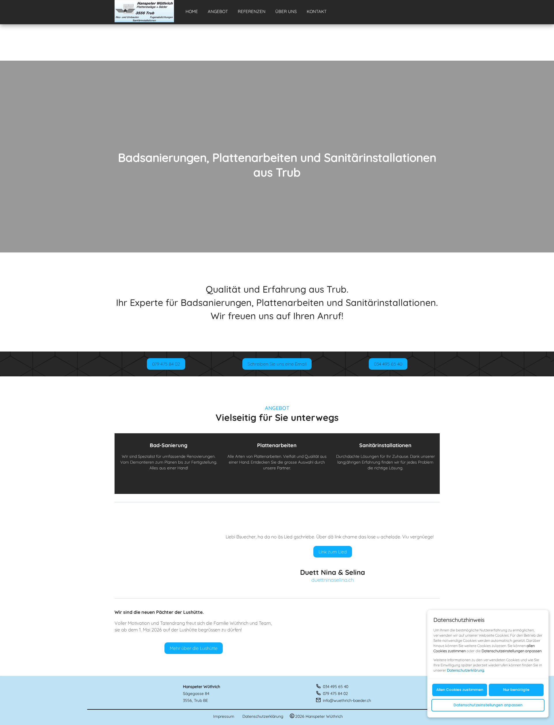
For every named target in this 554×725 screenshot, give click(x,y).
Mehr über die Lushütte (194, 648)
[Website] (144, 11)
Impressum (223, 716)
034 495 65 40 (388, 364)
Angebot (218, 11)
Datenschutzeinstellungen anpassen (487, 705)
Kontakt (317, 11)
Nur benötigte (516, 689)
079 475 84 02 (166, 364)
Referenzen (251, 11)
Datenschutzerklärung (262, 716)
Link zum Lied (333, 552)
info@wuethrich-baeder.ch (347, 700)
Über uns (286, 11)
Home (192, 11)
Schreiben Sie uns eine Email (277, 364)
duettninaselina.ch (332, 580)
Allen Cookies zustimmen (459, 689)
